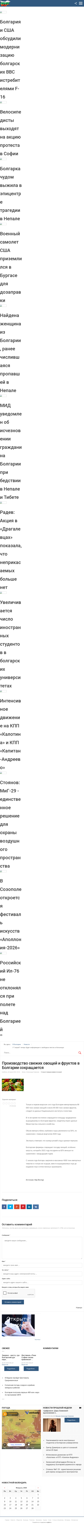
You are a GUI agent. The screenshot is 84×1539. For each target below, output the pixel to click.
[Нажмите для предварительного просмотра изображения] (42, 1085)
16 (5, 1505)
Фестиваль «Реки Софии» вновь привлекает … (28, 1357)
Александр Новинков (67, 1416)
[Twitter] (10, 1206)
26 (21, 1508)
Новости (12, 1520)
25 (16, 1508)
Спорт (49, 1520)
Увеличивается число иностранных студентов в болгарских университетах (10, 644)
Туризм (45, 1520)
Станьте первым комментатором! (51, 1072)
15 (38, 1501)
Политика (32, 1520)
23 (5, 1508)
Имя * (3, 1261)
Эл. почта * (5, 1270)
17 (10, 1505)
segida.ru (48, 1522)
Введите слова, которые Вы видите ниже (15, 1287)
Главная (7, 1520)
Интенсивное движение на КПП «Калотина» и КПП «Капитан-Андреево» (10, 734)
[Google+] (17, 1206)
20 (27, 1505)
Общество (5, 1364)
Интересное (74, 1520)
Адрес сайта (6, 1278)
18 (16, 1505)
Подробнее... (11, 1369)
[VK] (36, 1206)
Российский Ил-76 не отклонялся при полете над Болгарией (10, 996)
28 (32, 1508)
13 (27, 1501)
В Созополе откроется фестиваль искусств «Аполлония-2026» (10, 914)
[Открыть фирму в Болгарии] (18, 1336)
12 (21, 1501)
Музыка (58, 1416)
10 (10, 1501)
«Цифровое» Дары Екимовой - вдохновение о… (56, 1412)
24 (10, 1508)
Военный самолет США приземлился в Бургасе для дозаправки (11, 267)
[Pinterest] (23, 1206)
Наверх (79, 1308)
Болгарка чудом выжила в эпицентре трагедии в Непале (11, 193)
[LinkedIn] (29, 1206)
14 (32, 1501)
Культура (25, 1520)
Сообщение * (6, 1235)
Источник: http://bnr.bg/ (35, 1180)
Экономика (39, 1520)
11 (16, 1501)
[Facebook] (4, 1206)
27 (27, 1508)
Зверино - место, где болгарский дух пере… (10, 1357)
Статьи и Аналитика (58, 1520)
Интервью (67, 1520)
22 (38, 1505)
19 (21, 1505)
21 (32, 1505)
